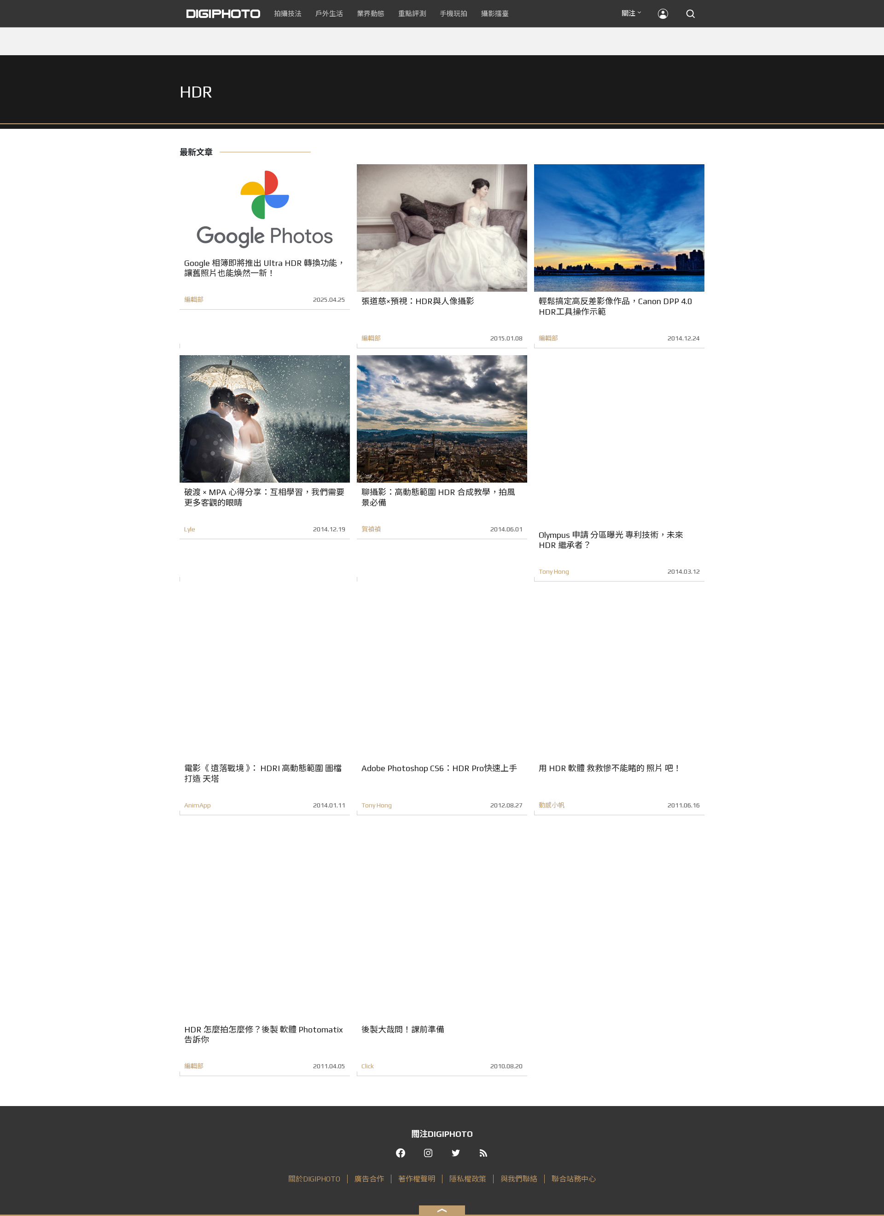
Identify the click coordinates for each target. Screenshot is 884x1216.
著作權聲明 (416, 1179)
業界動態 (370, 13)
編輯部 (194, 299)
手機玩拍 (453, 13)
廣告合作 (369, 1179)
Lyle (189, 529)
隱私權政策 (467, 1179)
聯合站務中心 (574, 1179)
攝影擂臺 (495, 13)
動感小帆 (551, 805)
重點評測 (412, 13)
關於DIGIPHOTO (314, 1179)
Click (367, 1066)
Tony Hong (554, 571)
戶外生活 (329, 13)
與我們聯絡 (518, 1179)
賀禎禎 (371, 529)
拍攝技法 (288, 13)
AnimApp (197, 805)
